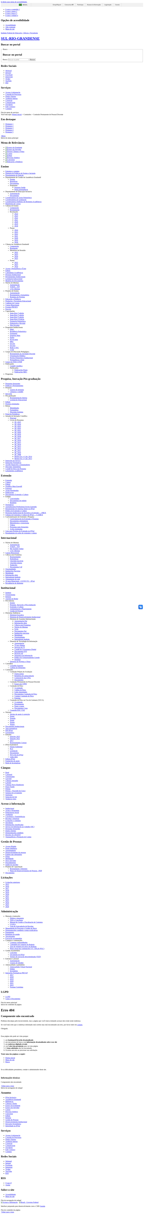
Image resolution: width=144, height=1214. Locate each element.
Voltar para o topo (7, 1086)
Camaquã (8, 775)
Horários (17, 660)
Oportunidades (10, 569)
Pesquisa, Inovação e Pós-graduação (23, 605)
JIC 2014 (17, 444)
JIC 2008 (17, 455)
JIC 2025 (17, 422)
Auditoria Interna (11, 98)
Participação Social (12, 812)
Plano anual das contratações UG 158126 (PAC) (27, 949)
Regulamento (14, 210)
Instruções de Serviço (13, 461)
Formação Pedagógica (18, 321)
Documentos (14, 183)
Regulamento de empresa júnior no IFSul (20, 509)
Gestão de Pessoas (16, 611)
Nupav (12, 724)
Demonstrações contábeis (14, 833)
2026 (7, 907)
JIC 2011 (17, 450)
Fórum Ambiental (16, 747)
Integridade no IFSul (12, 1126)
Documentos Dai (20, 631)
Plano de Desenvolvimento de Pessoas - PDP (26, 871)
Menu (3, 136)
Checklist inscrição (16, 561)
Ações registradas (16, 529)
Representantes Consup (18, 743)
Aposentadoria (10, 850)
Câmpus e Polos (11, 1104)
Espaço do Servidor (12, 1108)
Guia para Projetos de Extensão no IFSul (19, 531)
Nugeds (12, 718)
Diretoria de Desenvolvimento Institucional (25, 617)
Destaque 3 (9, 128)
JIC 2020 (17, 432)
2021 (16, 220)
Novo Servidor (10, 861)
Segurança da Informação (23, 655)
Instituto (8, 593)
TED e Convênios (16, 920)
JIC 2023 (17, 426)
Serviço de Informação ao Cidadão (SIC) (19, 827)
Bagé (7, 772)
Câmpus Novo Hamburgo (14, 785)
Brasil (25, 5)
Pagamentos (9, 932)
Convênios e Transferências (15, 817)
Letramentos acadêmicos (14, 471)
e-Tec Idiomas (15, 289)
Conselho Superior (16, 666)
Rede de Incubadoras (12, 763)
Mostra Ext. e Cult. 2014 (23, 457)
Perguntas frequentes (12, 384)
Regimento (14, 248)
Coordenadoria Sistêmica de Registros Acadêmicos (23, 202)
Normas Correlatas (16, 987)
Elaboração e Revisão (17, 323)
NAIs (16, 629)
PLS (11, 749)
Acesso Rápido (10, 846)
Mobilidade (9, 573)
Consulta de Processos (13, 94)
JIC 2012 (17, 448)
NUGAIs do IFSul (16, 755)
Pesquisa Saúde (19, 187)
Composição (14, 208)
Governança (9, 732)
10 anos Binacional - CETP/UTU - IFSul (20, 581)
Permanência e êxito (17, 360)
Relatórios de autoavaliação (24, 676)
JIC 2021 (17, 430)
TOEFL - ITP (15, 287)
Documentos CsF (16, 567)
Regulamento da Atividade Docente (22, 354)
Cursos (7, 1110)
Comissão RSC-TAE (17, 710)
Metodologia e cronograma (19, 523)
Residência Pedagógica (18, 331)
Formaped (13, 333)
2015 (7, 884)
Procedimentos (10, 863)
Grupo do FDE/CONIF (13, 362)
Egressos (8, 488)
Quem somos (19, 674)
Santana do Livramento (13, 793)
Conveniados (14, 499)
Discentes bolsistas (16, 412)
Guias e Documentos (12, 999)
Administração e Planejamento (21, 609)
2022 (16, 218)
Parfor (12, 337)
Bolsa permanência (21, 189)
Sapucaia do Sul (11, 797)
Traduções (13, 565)
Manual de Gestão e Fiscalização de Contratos (26, 922)
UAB (12, 350)
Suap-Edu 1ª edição (17, 313)
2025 (16, 258)
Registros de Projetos (17, 297)
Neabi (12, 720)
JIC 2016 (17, 440)
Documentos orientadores (19, 521)
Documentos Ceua (21, 708)
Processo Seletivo (11, 1112)
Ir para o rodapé (11, 15)
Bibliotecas (9, 1101)
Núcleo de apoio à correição (20, 714)
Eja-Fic (12, 344)
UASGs (13, 924)
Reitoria (8, 597)
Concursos (9, 1114)
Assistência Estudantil (13, 1099)
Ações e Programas (12, 810)
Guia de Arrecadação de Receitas (21, 926)
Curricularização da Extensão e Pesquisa (24, 519)
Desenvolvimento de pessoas (15, 852)
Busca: (5, 59)
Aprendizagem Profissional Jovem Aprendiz (21, 507)
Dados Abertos (10, 96)
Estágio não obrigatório (13, 854)
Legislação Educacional (13, 279)
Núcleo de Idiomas (21, 627)
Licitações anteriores (12, 882)
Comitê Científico (16, 366)
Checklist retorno (16, 563)
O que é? (8, 1183)
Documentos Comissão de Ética (25, 694)
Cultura (8, 482)
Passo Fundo (10, 787)
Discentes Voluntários (13, 467)
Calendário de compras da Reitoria (22, 944)
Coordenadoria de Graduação (15, 200)
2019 (16, 224)
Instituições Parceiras (12, 571)
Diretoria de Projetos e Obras (20, 662)
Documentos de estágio (18, 501)
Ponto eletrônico (11, 848)
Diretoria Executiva (17, 615)
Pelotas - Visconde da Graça (15, 791)
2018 (16, 226)
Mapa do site (10, 29)
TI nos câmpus (19, 645)
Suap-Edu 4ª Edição (17, 319)
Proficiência (14, 559)
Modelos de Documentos (14, 281)
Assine (7, 1185)
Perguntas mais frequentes (19, 527)
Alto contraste (10, 27)
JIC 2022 (17, 428)
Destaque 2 (9, 126)
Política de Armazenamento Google (27, 657)
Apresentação (15, 194)
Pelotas (7, 789)
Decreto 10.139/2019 (12, 835)
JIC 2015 (17, 442)
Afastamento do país (12, 579)
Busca (7, 1062)
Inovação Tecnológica (13, 1124)
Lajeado (8, 783)
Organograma (10, 595)
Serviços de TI (19, 647)
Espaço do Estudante (12, 1106)
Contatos (8, 109)
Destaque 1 (9, 124)
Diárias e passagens (17, 918)
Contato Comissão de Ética (24, 696)
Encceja (8, 309)
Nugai (12, 716)
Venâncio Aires (10, 799)
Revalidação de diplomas (14, 583)
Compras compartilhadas (18, 942)
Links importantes (20, 692)
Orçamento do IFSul (17, 955)
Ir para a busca (11, 13)
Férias (7, 857)
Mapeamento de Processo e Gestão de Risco (21, 928)
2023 (16, 216)
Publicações (9, 492)
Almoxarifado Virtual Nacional (21, 967)
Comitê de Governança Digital (25, 649)
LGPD (7, 997)
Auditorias (9, 814)
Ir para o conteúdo (12, 9)
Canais (117, 5)
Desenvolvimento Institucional (16, 1122)
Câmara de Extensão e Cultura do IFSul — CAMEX (24, 515)
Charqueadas (10, 777)
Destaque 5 (9, 132)
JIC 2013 (17, 446)
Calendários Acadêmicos (14, 273)
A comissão (18, 688)
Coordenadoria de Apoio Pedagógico (18, 198)
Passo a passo (19, 706)
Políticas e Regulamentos (14, 386)
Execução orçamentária (13, 938)
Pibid (12, 329)
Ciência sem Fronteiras (22, 625)
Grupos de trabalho (17, 963)
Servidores (9, 823)
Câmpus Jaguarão (11, 781)
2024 (16, 214)
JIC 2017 (17, 438)
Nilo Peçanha (14, 325)
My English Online (17, 549)
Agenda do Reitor (11, 599)
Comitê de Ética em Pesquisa (15, 469)
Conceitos (13, 953)
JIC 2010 (17, 452)
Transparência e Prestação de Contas (18, 837)
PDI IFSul (9, 730)
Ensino (12, 603)
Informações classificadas (14, 825)
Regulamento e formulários (19, 295)
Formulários (14, 410)
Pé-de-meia (14, 340)
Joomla (42, 1206)
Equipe (12, 179)
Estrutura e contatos (12, 171)
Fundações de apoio (12, 761)
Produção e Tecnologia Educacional (18, 301)
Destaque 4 (9, 130)
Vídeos (12, 525)
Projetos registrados (12, 404)
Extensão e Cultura (16, 607)
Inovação (8, 394)
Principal (13, 418)
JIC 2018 (17, 436)
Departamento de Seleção (14, 175)
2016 (7, 886)
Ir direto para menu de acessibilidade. (14, 2)
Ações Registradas (12, 490)
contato (79, 1025)
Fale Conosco (10, 107)
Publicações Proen (20, 370)
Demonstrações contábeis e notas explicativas (21, 930)
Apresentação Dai (20, 621)
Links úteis (14, 757)
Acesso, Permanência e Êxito (15, 269)
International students (12, 577)
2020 (16, 222)
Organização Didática (17, 356)
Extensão (8, 480)
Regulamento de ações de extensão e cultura (21, 533)
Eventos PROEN (11, 307)
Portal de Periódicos (12, 414)
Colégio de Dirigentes (17, 668)
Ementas (17, 698)
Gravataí (8, 779)
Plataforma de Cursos (13, 204)
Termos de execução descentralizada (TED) (25, 957)
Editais (7, 271)
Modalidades (14, 408)
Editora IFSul (10, 759)
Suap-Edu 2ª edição (17, 315)
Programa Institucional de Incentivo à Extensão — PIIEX (25, 513)
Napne (12, 722)
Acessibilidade (10, 25)
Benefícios (13, 181)
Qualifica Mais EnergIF (13, 486)
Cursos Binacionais (12, 305)
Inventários (14, 971)
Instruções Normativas (13, 463)
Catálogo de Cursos (12, 303)
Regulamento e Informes (18, 869)
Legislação (107, 5)
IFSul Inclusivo (10, 1097)
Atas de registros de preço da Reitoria (23, 947)
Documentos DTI (20, 651)
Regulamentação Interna (18, 398)
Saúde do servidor (11, 865)
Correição (8, 100)
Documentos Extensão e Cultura (16, 494)
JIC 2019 (17, 434)
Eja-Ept (12, 346)
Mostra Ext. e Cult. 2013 (23, 459)
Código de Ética (20, 690)
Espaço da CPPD (20, 684)
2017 (12, 741)
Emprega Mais (15, 335)
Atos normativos (11, 728)
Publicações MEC (20, 372)
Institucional (9, 808)
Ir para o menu (11, 11)
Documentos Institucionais (14, 726)
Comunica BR (69, 5)
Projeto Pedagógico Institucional (21, 358)
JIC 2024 (17, 424)
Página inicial (17, 114)
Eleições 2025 (15, 737)
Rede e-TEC (14, 348)
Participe (80, 5)
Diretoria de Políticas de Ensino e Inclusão (20, 173)
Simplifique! (57, 5)
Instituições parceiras (21, 633)
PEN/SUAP (18, 653)
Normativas (9, 505)
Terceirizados (10, 936)
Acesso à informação (94, 5)
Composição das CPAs (22, 678)
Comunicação (10, 103)
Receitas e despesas (12, 819)
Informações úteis (11, 575)
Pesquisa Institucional (13, 275)
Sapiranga (8, 795)
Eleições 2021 (15, 739)
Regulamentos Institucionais (15, 277)
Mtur (11, 342)
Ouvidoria (9, 105)
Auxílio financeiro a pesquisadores (17, 465)
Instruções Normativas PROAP (16, 973)
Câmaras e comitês (16, 392)
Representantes (15, 557)
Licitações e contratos (13, 821)
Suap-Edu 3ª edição (17, 317)
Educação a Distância (13, 299)
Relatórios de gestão (12, 934)
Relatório (13, 503)
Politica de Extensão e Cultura (16, 511)
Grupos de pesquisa (17, 390)
